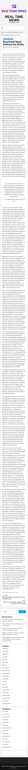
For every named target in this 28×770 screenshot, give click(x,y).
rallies (20, 344)
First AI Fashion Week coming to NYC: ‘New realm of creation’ (14, 602)
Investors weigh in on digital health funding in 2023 (13, 597)
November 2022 (6, 698)
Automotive (5, 711)
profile (7, 152)
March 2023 (4, 687)
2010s (6, 592)
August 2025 (5, 654)
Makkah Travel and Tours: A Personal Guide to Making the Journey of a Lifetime (13, 633)
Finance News (5, 722)
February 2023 (5, 690)
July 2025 (4, 657)
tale (3, 90)
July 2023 (4, 681)
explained (19, 450)
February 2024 (5, 668)
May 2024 (4, 665)
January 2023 (5, 692)
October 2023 (5, 676)
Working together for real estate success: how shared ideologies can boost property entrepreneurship (13, 639)
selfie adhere (13, 158)
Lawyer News (5, 730)
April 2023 (4, 684)
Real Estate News (6, 736)
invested (9, 402)
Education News (6, 717)
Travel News (5, 744)
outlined (16, 262)
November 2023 (6, 673)
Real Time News (14, 18)
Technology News (8, 39)
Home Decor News (6, 728)
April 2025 (4, 659)
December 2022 (6, 695)
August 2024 (5, 662)
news (17, 592)
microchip (14, 352)
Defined (13, 592)
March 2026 (4, 648)
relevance (4, 122)
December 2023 (6, 670)
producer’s (16, 348)
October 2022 (5, 701)
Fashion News (5, 719)
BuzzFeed (10, 592)
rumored (8, 483)
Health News (5, 725)
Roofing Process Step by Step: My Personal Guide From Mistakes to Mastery (12, 629)
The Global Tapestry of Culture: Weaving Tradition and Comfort (12, 620)
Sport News (5, 739)
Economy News (6, 714)
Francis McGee (8, 47)
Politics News (5, 733)
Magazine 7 (23, 766)
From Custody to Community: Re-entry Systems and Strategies (13, 624)
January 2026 (5, 651)
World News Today (6, 747)
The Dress (10, 127)
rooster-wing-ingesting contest (16, 163)
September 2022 (6, 703)
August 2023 (5, 679)
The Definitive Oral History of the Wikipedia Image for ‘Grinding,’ (13, 65)
